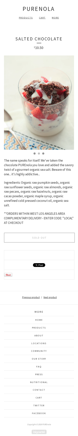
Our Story (39, 358)
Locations (38, 343)
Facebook (39, 413)
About (39, 335)
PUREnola (39, 8)
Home (39, 319)
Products (26, 17)
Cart (42, 17)
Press (39, 374)
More (55, 17)
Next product (50, 297)
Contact (39, 389)
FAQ (39, 366)
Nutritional (39, 382)
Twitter (38, 405)
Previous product (31, 297)
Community (39, 350)
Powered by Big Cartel (39, 432)
